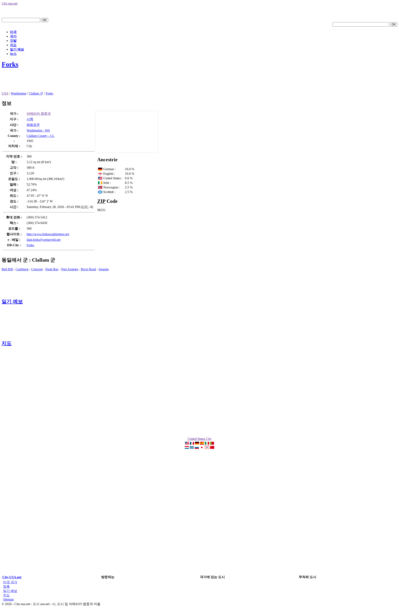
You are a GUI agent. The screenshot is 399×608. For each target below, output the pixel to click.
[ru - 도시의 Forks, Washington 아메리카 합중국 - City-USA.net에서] (197, 447)
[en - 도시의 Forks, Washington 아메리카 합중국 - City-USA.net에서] (187, 443)
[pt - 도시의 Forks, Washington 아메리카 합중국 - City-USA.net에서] (212, 443)
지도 (13, 45)
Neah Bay (52, 269)
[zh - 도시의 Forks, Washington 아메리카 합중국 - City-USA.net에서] (212, 447)
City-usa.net (9, 3)
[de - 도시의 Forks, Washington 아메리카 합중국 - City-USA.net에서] (197, 443)
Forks (10, 64)
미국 (13, 32)
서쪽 (30, 119)
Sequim (104, 269)
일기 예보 (17, 49)
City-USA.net (11, 577)
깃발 (13, 40)
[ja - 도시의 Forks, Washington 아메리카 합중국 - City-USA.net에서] (202, 447)
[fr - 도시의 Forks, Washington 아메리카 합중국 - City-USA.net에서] (192, 443)
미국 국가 (10, 582)
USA (5, 93)
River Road (88, 269)
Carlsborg (22, 269)
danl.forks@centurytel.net (43, 239)
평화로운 (33, 125)
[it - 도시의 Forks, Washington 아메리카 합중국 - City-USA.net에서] (207, 443)
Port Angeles (69, 269)
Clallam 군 (36, 93)
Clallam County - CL (40, 136)
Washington (18, 93)
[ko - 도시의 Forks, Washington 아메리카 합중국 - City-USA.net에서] (207, 447)
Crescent (37, 269)
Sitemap (8, 599)
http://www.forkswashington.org (48, 234)
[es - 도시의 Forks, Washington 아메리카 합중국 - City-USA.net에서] (202, 443)
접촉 (6, 586)
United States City (200, 439)
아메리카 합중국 (39, 113)
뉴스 (13, 53)
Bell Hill (7, 269)
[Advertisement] (77, 82)
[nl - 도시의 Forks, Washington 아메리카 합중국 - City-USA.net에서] (187, 447)
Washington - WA (38, 130)
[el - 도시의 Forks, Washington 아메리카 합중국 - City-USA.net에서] (192, 447)
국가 (13, 36)
